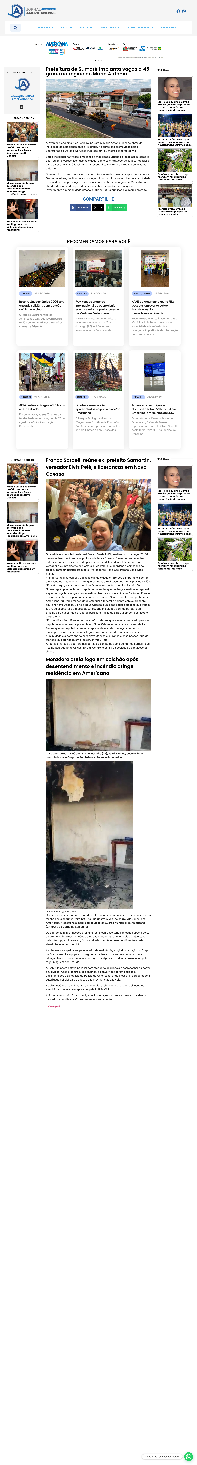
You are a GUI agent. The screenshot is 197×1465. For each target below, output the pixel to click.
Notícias (44, 27)
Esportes (86, 27)
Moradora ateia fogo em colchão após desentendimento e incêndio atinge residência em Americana (22, 188)
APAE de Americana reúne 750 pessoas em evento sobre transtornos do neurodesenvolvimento (153, 307)
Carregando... (55, 1006)
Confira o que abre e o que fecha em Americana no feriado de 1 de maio (174, 177)
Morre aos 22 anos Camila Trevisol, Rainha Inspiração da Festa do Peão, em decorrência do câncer (174, 106)
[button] (95, 60)
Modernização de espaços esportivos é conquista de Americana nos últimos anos (175, 142)
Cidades (66, 27)
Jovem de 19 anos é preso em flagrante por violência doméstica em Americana (22, 226)
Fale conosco (171, 27)
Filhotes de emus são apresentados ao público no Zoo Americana (97, 409)
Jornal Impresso (138, 27)
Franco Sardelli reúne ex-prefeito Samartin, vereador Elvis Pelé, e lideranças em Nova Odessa (21, 150)
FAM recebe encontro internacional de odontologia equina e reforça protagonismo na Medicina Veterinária (97, 307)
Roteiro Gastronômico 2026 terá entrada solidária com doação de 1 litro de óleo (42, 305)
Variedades (108, 27)
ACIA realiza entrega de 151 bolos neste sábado (42, 407)
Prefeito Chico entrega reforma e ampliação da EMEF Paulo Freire (172, 211)
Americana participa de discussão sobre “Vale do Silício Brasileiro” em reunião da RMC (154, 409)
